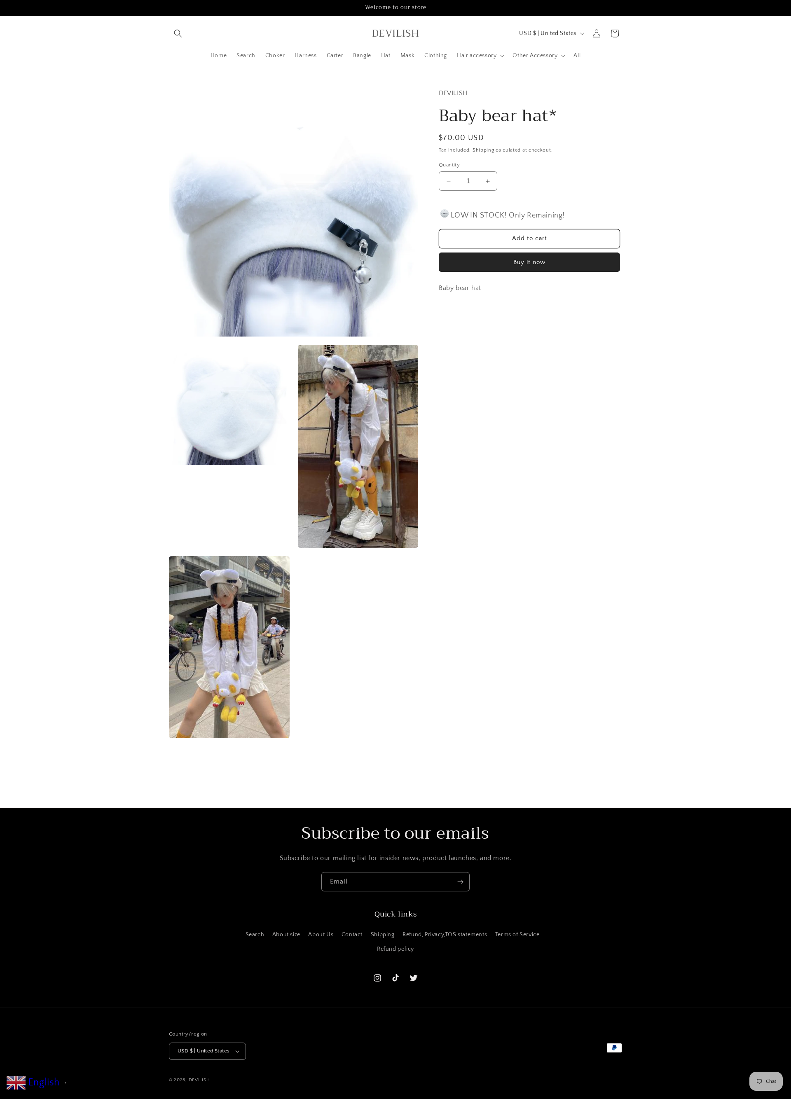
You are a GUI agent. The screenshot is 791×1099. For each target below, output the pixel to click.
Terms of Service (517, 934)
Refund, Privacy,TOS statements (445, 934)
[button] (178, 33)
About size (286, 934)
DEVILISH (199, 1080)
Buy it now (529, 262)
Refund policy (395, 949)
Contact (352, 934)
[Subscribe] (460, 881)
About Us (320, 934)
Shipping (483, 150)
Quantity (449, 165)
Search (255, 934)
